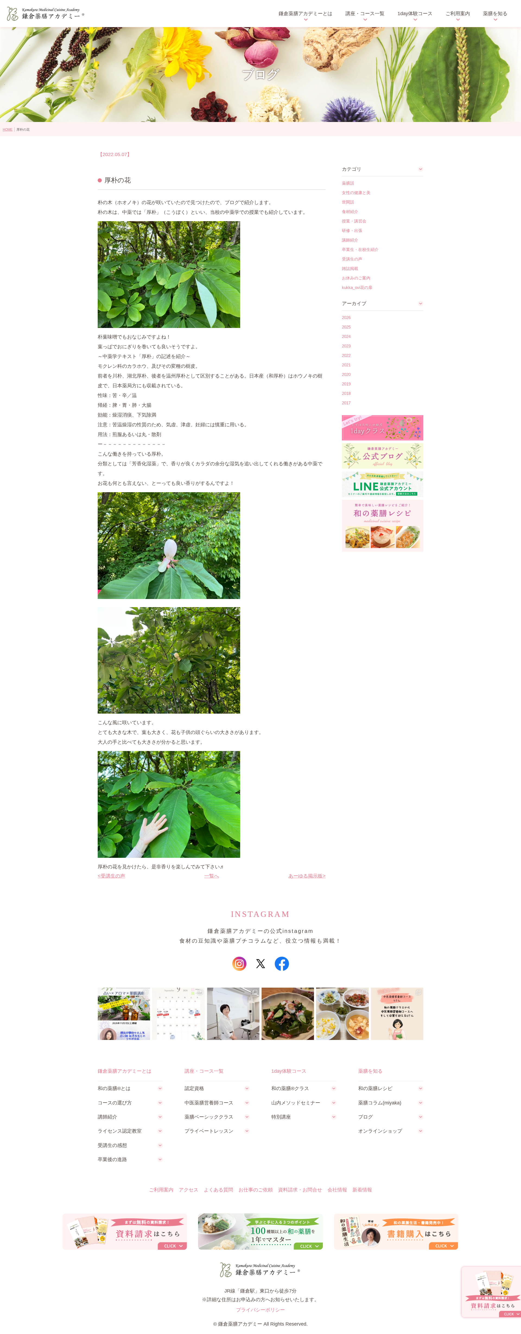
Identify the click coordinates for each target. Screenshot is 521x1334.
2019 (346, 384)
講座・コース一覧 (365, 13)
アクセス (188, 1190)
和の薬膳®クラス (290, 1088)
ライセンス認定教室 (120, 1131)
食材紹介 (350, 211)
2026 (346, 317)
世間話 (348, 202)
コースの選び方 (115, 1103)
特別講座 (281, 1117)
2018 (346, 393)
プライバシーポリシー (260, 1310)
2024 (346, 336)
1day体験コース (415, 13)
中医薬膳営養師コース (209, 1103)
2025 (346, 327)
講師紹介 (350, 240)
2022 (346, 355)
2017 (346, 403)
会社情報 (337, 1190)
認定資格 (194, 1088)
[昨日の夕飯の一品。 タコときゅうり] (288, 1014)
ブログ (365, 1117)
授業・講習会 (354, 221)
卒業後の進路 (112, 1159)
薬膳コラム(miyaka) (379, 1103)
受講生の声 (113, 876)
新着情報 (362, 1190)
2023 (346, 346)
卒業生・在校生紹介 (360, 249)
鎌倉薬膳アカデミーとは (305, 13)
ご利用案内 (458, 13)
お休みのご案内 (356, 278)
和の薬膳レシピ (375, 1088)
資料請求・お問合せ (300, 1190)
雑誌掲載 (350, 268)
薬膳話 (348, 183)
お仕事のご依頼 (256, 1190)
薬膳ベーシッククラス (209, 1117)
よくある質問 (218, 1190)
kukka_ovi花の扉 (357, 287)
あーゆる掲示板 (305, 876)
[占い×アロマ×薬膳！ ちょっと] (124, 1014)
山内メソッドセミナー (295, 1103)
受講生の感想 (112, 1145)
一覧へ (211, 876)
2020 (346, 374)
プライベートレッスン (209, 1131)
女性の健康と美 (356, 192)
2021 (346, 365)
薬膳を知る (495, 13)
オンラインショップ (380, 1131)
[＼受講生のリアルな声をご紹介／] (397, 1014)
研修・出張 (352, 230)
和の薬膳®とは (114, 1088)
